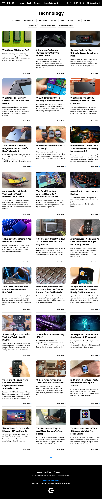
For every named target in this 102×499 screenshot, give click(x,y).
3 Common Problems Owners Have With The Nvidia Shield (47, 53)
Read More (26, 73)
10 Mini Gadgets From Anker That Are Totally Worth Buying (16, 337)
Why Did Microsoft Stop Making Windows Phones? (49, 99)
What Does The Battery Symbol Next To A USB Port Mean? (15, 101)
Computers (43, 20)
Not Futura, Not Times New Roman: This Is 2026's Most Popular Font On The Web (49, 289)
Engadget (35, 483)
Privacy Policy (59, 472)
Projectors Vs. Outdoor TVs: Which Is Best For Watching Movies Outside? (84, 148)
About (39, 472)
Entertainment (51, 3)
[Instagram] (74, 3)
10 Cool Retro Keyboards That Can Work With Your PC (50, 381)
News (21, 3)
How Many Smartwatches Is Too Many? (50, 147)
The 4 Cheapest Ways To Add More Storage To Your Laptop (49, 431)
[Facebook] (67, 3)
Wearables (32, 26)
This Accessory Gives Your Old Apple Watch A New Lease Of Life (83, 431)
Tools (78, 20)
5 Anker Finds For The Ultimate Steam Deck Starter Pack (84, 53)
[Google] (80, 3)
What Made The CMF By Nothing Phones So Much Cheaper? (82, 101)
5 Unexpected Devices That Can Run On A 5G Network (84, 335)
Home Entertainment (66, 26)
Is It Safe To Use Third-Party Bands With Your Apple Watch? (84, 383)
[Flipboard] (77, 3)
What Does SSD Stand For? (15, 50)
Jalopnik (43, 483)
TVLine (50, 483)
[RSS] (83, 3)
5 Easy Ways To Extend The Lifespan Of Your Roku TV (16, 429)
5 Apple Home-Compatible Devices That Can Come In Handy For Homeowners (84, 289)
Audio (62, 20)
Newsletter (94, 3)
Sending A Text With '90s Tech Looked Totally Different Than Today (14, 194)
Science (38, 3)
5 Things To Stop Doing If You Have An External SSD (16, 240)
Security (87, 20)
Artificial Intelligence (47, 26)
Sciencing (58, 483)
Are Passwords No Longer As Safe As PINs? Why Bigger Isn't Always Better (84, 242)
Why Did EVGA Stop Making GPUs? (50, 335)
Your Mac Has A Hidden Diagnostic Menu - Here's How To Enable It (15, 148)
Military (70, 20)
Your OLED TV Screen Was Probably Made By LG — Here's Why (15, 289)
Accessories (16, 20)
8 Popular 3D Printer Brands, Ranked (84, 192)
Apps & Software (29, 20)
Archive (48, 472)
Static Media (41, 476)
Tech (29, 3)
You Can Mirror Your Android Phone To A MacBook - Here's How (47, 194)
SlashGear (66, 483)
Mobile (53, 20)
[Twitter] (70, 3)
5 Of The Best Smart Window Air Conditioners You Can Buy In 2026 (50, 242)
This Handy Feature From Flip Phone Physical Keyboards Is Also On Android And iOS (15, 384)
